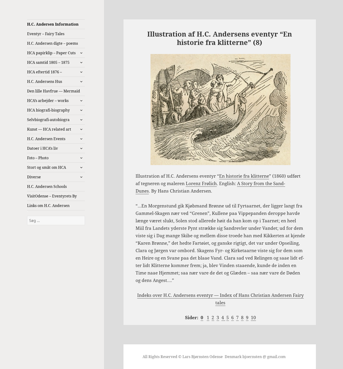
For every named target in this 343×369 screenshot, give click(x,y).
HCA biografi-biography (48, 110)
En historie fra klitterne (244, 176)
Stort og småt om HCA (46, 167)
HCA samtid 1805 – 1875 (48, 62)
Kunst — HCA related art (49, 129)
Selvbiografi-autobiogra (48, 119)
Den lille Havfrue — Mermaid (53, 91)
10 (253, 318)
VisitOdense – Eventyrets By (52, 196)
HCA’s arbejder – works (48, 100)
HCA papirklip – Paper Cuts (51, 52)
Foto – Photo (38, 157)
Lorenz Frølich (201, 183)
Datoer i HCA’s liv (42, 148)
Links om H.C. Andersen (48, 205)
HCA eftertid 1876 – (44, 71)
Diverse (34, 176)
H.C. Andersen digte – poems (52, 43)
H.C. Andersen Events (46, 138)
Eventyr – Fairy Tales (45, 33)
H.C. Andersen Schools (47, 186)
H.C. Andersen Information (53, 24)
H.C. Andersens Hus (44, 81)
